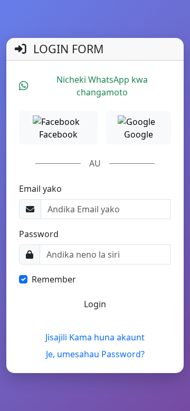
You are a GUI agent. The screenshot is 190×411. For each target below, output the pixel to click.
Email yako (40, 188)
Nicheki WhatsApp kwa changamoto (102, 86)
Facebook (58, 134)
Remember (54, 279)
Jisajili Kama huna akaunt (95, 337)
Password (39, 234)
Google (138, 134)
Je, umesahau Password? (95, 354)
